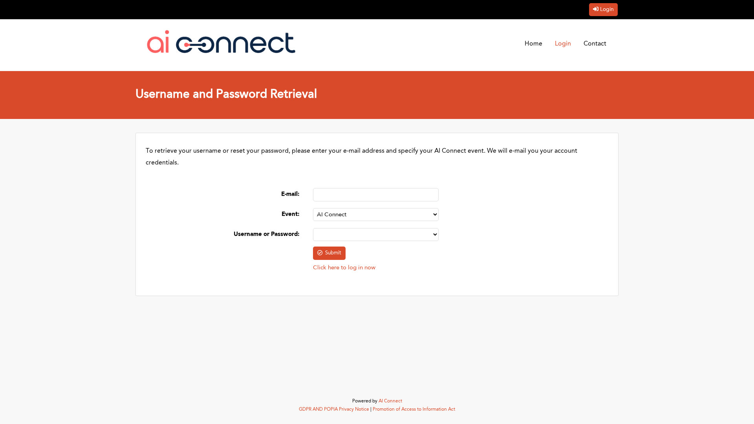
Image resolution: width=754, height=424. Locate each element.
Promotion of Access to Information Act (414, 409)
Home (533, 44)
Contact (595, 44)
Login (607, 9)
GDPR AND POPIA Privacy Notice (334, 409)
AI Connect (390, 401)
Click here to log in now (344, 268)
